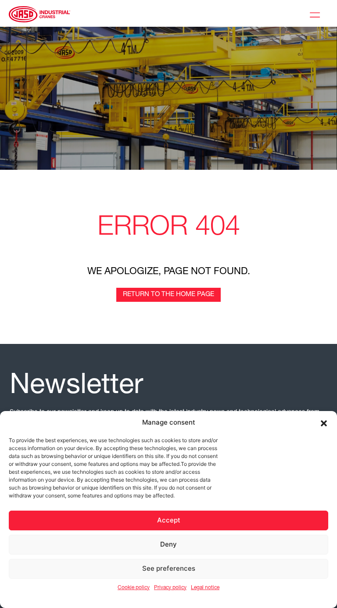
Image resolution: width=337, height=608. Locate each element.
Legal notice (205, 587)
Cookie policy (134, 587)
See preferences (168, 568)
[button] (323, 422)
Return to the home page (168, 294)
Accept (168, 520)
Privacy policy (170, 587)
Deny (168, 544)
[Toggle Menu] (317, 13)
